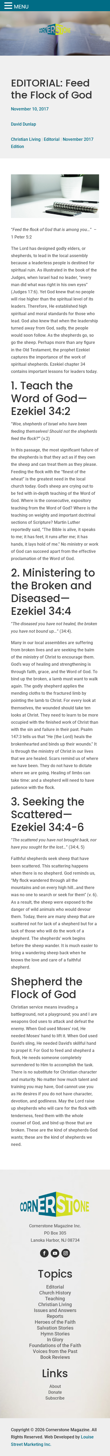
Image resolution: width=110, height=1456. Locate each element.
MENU (21, 6)
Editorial (52, 139)
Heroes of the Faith (55, 1322)
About (55, 1386)
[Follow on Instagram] (65, 1253)
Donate (55, 1392)
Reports (55, 1316)
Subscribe (55, 1398)
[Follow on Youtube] (55, 1253)
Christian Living (26, 139)
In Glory (55, 1340)
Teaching (55, 1299)
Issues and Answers (55, 1310)
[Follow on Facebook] (44, 1253)
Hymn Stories (55, 1334)
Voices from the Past (55, 1351)
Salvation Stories (55, 1328)
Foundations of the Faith (55, 1345)
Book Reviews (55, 1357)
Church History (55, 1293)
